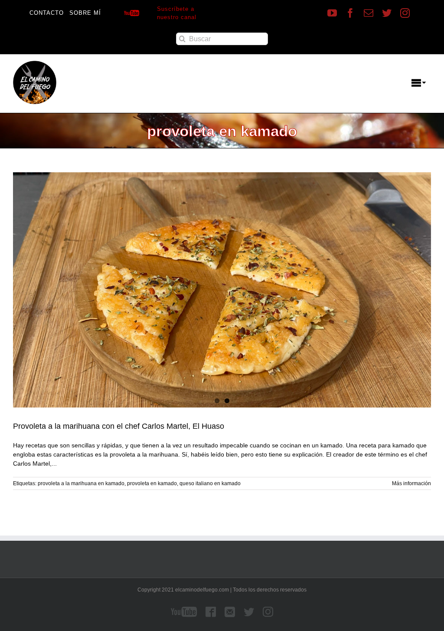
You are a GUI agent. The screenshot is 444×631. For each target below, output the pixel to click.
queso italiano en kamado (210, 483)
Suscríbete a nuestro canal (176, 13)
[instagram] (405, 13)
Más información (411, 483)
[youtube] (332, 13)
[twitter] (387, 13)
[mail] (368, 13)
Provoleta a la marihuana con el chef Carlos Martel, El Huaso (118, 426)
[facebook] (350, 13)
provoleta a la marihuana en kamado (81, 483)
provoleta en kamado (152, 483)
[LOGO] (34, 63)
